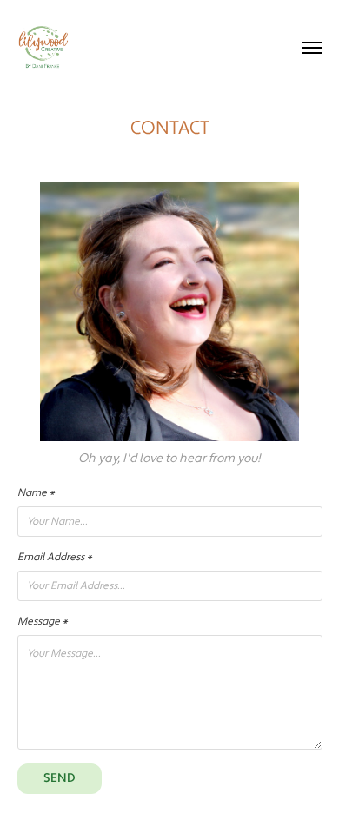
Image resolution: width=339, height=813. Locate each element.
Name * (36, 492)
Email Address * (54, 557)
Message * (42, 621)
